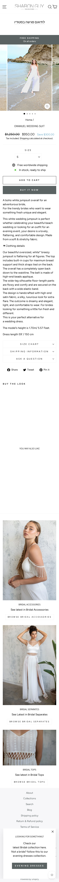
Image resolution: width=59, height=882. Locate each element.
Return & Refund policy (29, 821)
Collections (29, 798)
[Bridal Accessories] (29, 560)
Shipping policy (29, 815)
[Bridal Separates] (29, 665)
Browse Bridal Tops (29, 782)
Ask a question (29, 358)
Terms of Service (29, 826)
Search (29, 804)
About (29, 792)
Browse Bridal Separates (30, 721)
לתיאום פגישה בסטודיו (29, 22)
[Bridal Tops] (29, 747)
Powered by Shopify (29, 879)
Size (28, 150)
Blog (29, 809)
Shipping (24, 138)
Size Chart (29, 344)
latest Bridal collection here (29, 847)
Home (28, 119)
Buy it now (29, 190)
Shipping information (29, 351)
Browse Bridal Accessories (29, 617)
